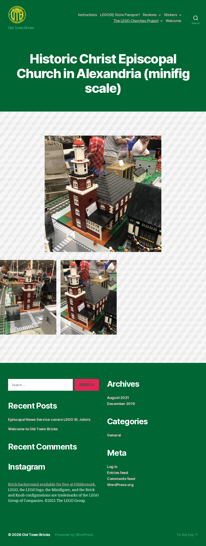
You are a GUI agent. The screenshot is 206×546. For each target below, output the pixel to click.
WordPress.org (120, 485)
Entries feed (117, 473)
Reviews (150, 15)
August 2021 (118, 398)
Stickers (170, 15)
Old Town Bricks (36, 535)
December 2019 (121, 404)
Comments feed (121, 479)
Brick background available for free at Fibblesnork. (52, 484)
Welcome (173, 21)
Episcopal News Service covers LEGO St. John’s (49, 419)
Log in (112, 467)
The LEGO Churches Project (136, 21)
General (114, 435)
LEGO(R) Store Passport (120, 15)
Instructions (87, 15)
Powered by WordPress (74, 535)
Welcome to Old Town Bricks (33, 429)
